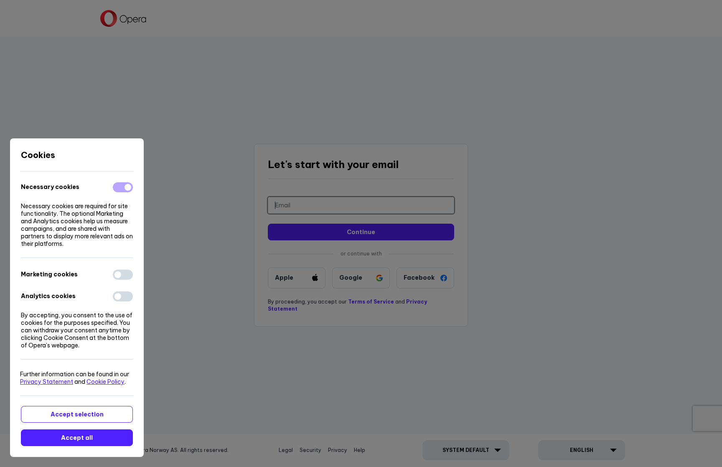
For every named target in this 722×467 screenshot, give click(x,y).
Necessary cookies (50, 187)
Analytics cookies (48, 296)
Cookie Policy (105, 381)
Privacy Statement (46, 381)
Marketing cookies (49, 274)
